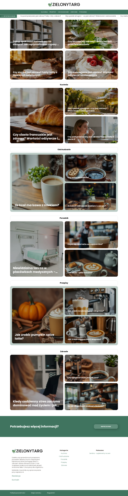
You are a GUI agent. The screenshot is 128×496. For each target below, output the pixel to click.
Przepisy (53, 12)
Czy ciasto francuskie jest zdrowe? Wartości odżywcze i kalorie (95, 16)
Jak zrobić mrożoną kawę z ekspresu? (86, 311)
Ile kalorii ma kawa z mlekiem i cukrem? (87, 206)
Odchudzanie (63, 12)
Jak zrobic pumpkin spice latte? (34, 336)
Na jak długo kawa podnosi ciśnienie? (86, 406)
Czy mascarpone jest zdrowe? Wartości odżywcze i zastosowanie (90, 74)
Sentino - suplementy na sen (99, 453)
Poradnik (83, 12)
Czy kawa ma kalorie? (78, 177)
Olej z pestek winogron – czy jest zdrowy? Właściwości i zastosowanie (42, 16)
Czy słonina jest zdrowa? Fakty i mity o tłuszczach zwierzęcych (35, 74)
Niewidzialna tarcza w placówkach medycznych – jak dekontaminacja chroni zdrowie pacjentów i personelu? (34, 270)
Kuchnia (44, 12)
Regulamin (51, 493)
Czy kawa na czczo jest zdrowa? (83, 377)
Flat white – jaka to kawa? (80, 272)
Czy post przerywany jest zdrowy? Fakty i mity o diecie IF (91, 138)
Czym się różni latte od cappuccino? (85, 244)
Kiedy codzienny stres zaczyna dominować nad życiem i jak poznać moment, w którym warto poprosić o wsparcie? (36, 403)
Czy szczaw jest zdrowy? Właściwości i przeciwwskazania (90, 43)
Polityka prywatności (17, 493)
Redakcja (16, 476)
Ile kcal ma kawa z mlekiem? (37, 205)
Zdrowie (74, 12)
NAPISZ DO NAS (106, 426)
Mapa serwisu (36, 493)
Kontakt (15, 480)
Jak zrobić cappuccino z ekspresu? (84, 339)
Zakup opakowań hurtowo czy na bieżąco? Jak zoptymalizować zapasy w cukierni (36, 43)
